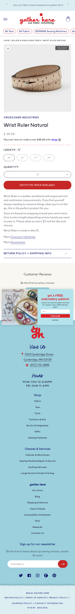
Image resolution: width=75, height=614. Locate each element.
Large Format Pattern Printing (37, 473)
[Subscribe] (63, 564)
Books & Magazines (37, 425)
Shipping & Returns (37, 503)
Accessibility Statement (37, 515)
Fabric (37, 401)
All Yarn (9, 31)
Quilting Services (37, 467)
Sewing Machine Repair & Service (37, 461)
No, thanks (55, 320)
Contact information (49, 603)
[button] (37, 253)
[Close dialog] (70, 291)
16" (24, 159)
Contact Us (37, 533)
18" (50, 159)
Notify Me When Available (37, 184)
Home (7, 41)
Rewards (37, 527)
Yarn (37, 407)
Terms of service (36, 598)
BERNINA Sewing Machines (51, 31)
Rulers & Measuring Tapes (26, 41)
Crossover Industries (21, 117)
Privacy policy (58, 598)
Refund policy (14, 598)
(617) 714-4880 (40, 365)
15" (11, 159)
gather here (41, 593)
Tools (37, 413)
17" (37, 159)
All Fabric (24, 31)
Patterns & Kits (37, 419)
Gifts (37, 431)
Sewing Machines (37, 438)
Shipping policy (22, 603)
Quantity (11, 167)
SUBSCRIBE (55, 316)
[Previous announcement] (7, 4)
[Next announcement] (68, 4)
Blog (37, 496)
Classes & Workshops (37, 455)
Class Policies (37, 509)
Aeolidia (42, 608)
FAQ (37, 521)
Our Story (37, 490)
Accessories (18, 242)
